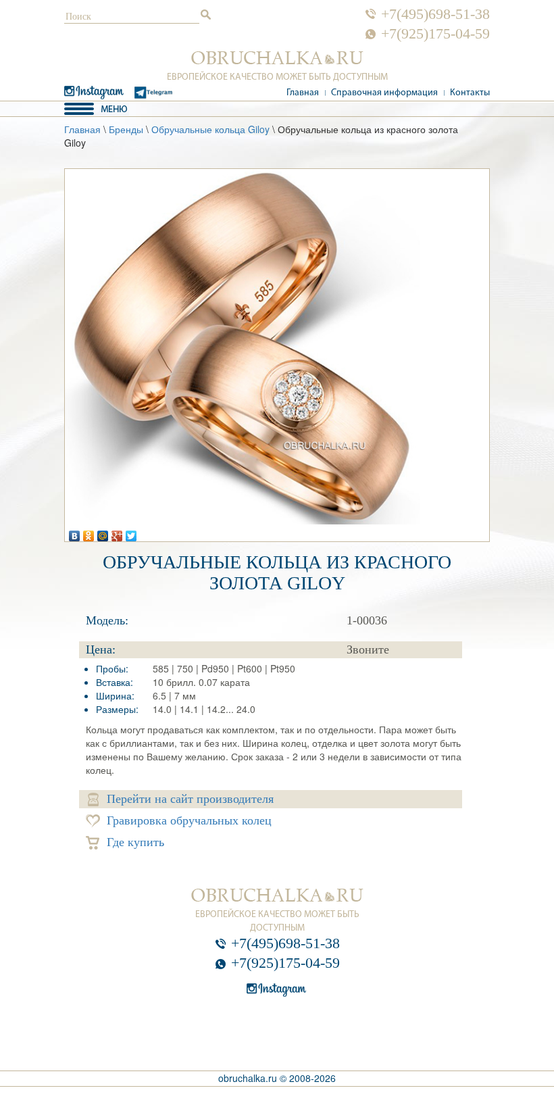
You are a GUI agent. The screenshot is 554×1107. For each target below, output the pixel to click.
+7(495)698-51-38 (435, 14)
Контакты (470, 93)
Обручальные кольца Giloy (210, 129)
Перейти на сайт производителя (190, 799)
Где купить (135, 842)
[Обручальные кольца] (277, 58)
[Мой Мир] (103, 532)
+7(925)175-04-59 (435, 33)
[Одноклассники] (89, 532)
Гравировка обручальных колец (189, 820)
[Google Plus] (117, 532)
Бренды (126, 129)
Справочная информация (384, 93)
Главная (302, 93)
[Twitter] (131, 532)
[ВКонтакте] (75, 532)
